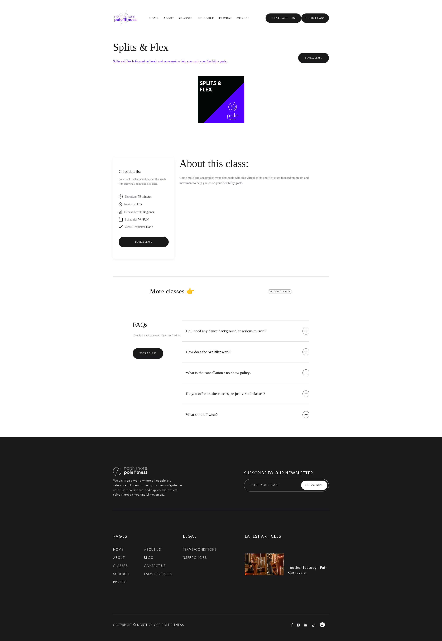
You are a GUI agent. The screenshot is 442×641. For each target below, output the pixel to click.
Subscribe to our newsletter (278, 473)
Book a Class (148, 353)
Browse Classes (280, 291)
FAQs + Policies (158, 574)
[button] (242, 18)
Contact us (155, 566)
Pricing (225, 18)
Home (153, 18)
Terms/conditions (200, 549)
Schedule (206, 18)
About (169, 18)
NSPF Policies (195, 557)
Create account (283, 18)
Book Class (315, 18)
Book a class (313, 58)
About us (152, 549)
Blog (148, 557)
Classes (186, 18)
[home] (125, 18)
